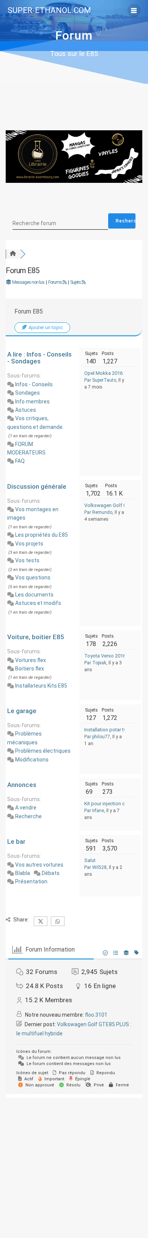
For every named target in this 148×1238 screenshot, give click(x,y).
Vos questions (32, 577)
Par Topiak (95, 662)
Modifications (32, 760)
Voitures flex (30, 660)
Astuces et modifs (38, 603)
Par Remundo (98, 512)
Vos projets (29, 544)
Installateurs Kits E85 (41, 686)
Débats (51, 873)
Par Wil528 (95, 867)
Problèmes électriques (43, 751)
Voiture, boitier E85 (35, 637)
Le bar (16, 841)
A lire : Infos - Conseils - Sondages (39, 357)
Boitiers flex (29, 668)
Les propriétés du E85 (41, 535)
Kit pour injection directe (110, 803)
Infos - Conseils (34, 384)
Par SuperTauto (100, 380)
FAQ (20, 461)
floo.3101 (96, 1015)
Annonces (21, 785)
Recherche (28, 816)
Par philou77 (97, 736)
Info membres (32, 401)
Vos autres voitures (39, 865)
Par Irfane (94, 810)
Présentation (31, 881)
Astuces (25, 410)
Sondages (27, 393)
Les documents (34, 595)
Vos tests (27, 560)
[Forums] (13, 253)
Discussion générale (36, 486)
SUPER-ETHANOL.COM (49, 10)
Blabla (22, 873)
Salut (90, 860)
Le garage (21, 711)
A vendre (25, 808)
